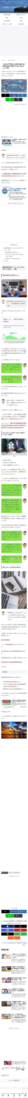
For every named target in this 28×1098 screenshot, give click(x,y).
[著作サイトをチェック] (9, 203)
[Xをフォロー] (11, 203)
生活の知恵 (5, 872)
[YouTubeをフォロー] (16, 203)
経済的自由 (17, 872)
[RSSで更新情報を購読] (22, 203)
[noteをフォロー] (18, 203)
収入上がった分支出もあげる (13, 258)
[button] (18, 99)
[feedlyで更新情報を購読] (20, 203)
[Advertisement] (14, 41)
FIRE (11, 872)
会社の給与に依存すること (12, 252)
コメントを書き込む (14, 1080)
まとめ (6, 260)
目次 (12, 245)
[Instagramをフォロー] (14, 203)
